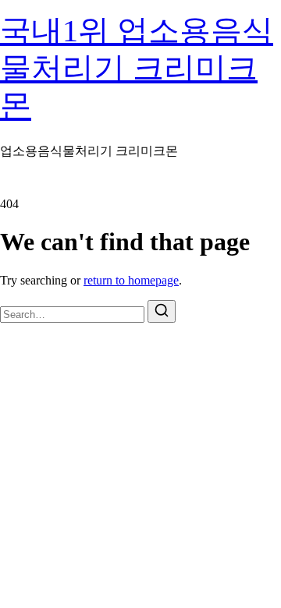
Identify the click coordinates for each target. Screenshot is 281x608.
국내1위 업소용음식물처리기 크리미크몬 (136, 68)
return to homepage (131, 280)
